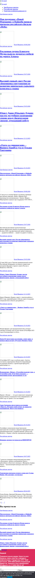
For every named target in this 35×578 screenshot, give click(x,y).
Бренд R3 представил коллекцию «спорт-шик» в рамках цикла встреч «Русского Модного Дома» (16, 339)
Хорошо (9, 577)
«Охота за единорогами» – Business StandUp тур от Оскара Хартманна (16, 147)
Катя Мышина (19, 44)
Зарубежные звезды (11, 7)
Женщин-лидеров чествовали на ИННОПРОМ (15, 440)
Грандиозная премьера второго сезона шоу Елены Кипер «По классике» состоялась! (17, 474)
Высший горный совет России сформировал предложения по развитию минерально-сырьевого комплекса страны (17, 85)
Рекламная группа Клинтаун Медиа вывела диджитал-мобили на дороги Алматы (17, 54)
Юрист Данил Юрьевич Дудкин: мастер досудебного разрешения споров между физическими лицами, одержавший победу (17, 117)
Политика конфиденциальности (15, 11)
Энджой (3, 553)
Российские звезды (11, 9)
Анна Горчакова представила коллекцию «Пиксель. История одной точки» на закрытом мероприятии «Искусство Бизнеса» (15, 406)
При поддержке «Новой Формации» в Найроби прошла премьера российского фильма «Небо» (16, 23)
